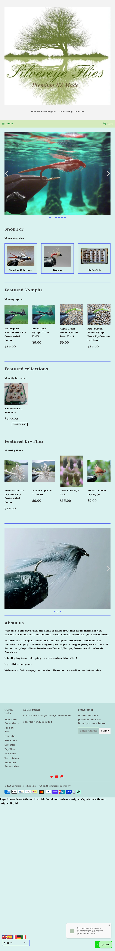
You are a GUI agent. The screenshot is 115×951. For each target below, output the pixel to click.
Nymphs (9, 736)
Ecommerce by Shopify (59, 786)
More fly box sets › (15, 378)
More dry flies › (13, 450)
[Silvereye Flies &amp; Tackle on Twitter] (51, 777)
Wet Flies (10, 754)
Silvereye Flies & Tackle (24, 786)
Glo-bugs (9, 745)
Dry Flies (9, 749)
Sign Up (105, 731)
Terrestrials (11, 758)
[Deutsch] (19, 937)
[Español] (9, 937)
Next (109, 173)
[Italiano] (23, 937)
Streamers (10, 740)
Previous (6, 173)
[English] (4, 937)
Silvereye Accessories (11, 765)
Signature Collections (11, 721)
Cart (110, 124)
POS (41, 786)
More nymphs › (13, 299)
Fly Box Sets (8, 730)
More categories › (14, 238)
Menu (9, 124)
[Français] (14, 937)
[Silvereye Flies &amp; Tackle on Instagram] (61, 777)
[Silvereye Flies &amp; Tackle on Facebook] (56, 777)
